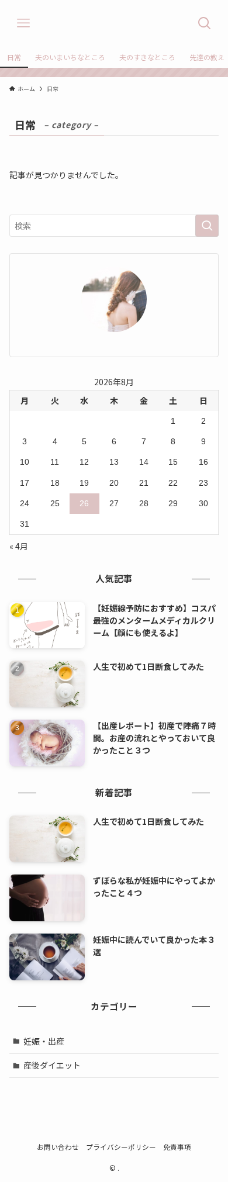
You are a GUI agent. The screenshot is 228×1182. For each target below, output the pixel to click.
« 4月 (18, 546)
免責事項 (177, 1147)
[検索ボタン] (204, 23)
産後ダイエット (52, 1065)
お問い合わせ (58, 1147)
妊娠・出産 (43, 1041)
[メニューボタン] (23, 23)
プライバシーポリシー (121, 1147)
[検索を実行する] (207, 226)
